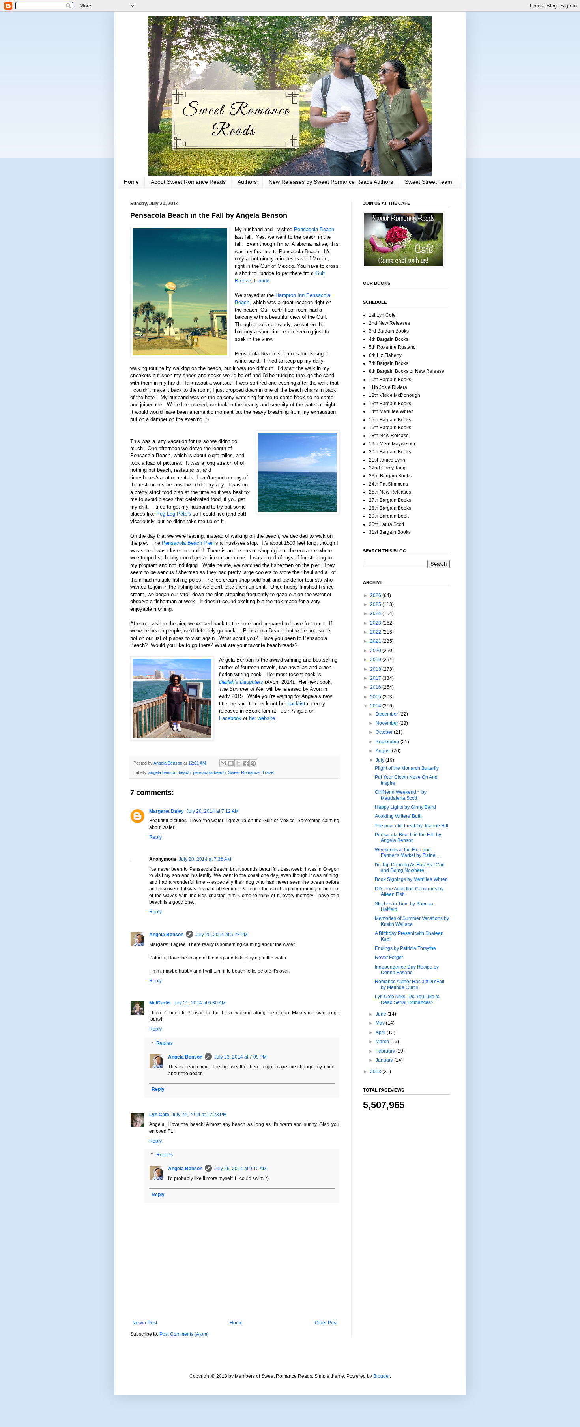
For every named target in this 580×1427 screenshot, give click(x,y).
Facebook (230, 718)
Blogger (381, 1376)
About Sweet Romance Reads (188, 182)
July (380, 760)
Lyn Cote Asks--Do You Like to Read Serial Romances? (407, 999)
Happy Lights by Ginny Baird (405, 807)
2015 (376, 696)
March (383, 1041)
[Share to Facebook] (246, 763)
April (381, 1032)
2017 (376, 678)
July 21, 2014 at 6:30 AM (199, 1003)
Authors (247, 182)
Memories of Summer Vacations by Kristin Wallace (412, 921)
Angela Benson (166, 934)
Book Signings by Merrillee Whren (411, 879)
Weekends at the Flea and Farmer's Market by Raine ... (407, 852)
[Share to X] (238, 763)
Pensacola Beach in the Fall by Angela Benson (408, 837)
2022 (376, 632)
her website (262, 718)
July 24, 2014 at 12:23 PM (199, 1114)
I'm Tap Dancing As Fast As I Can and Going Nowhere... (410, 867)
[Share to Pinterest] (253, 763)
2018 (376, 669)
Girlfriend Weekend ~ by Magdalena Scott (401, 794)
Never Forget (389, 957)
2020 (376, 650)
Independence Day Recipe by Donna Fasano (407, 969)
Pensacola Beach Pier (187, 543)
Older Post (326, 1323)
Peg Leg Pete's (173, 514)
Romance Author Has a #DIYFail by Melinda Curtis (409, 984)
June (381, 1014)
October (385, 732)
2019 (376, 659)
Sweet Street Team (428, 182)
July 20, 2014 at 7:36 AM (205, 859)
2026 (376, 595)
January (385, 1060)
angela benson (162, 772)
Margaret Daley (166, 811)
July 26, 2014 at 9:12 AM (240, 1168)
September (388, 741)
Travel (268, 772)
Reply (155, 837)
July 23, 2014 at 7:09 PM (240, 1057)
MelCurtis (160, 1003)
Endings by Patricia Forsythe (405, 948)
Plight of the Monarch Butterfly (407, 768)
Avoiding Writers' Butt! (398, 816)
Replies (164, 1043)
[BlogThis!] (231, 763)
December (387, 714)
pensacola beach (209, 772)
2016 (376, 687)
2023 (376, 623)
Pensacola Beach (314, 229)
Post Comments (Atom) (184, 1334)
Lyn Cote (159, 1114)
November (387, 723)
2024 (376, 613)
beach (185, 772)
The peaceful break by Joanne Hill (411, 826)
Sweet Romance (244, 772)
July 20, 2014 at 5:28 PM (221, 934)
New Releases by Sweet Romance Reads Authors (331, 182)
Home (131, 182)
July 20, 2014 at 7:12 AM (212, 811)
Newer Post (144, 1323)
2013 (376, 1071)
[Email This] (223, 763)
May (381, 1023)
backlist (297, 704)
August (384, 751)
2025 (376, 604)
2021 (376, 641)
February (386, 1051)
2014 (376, 706)
